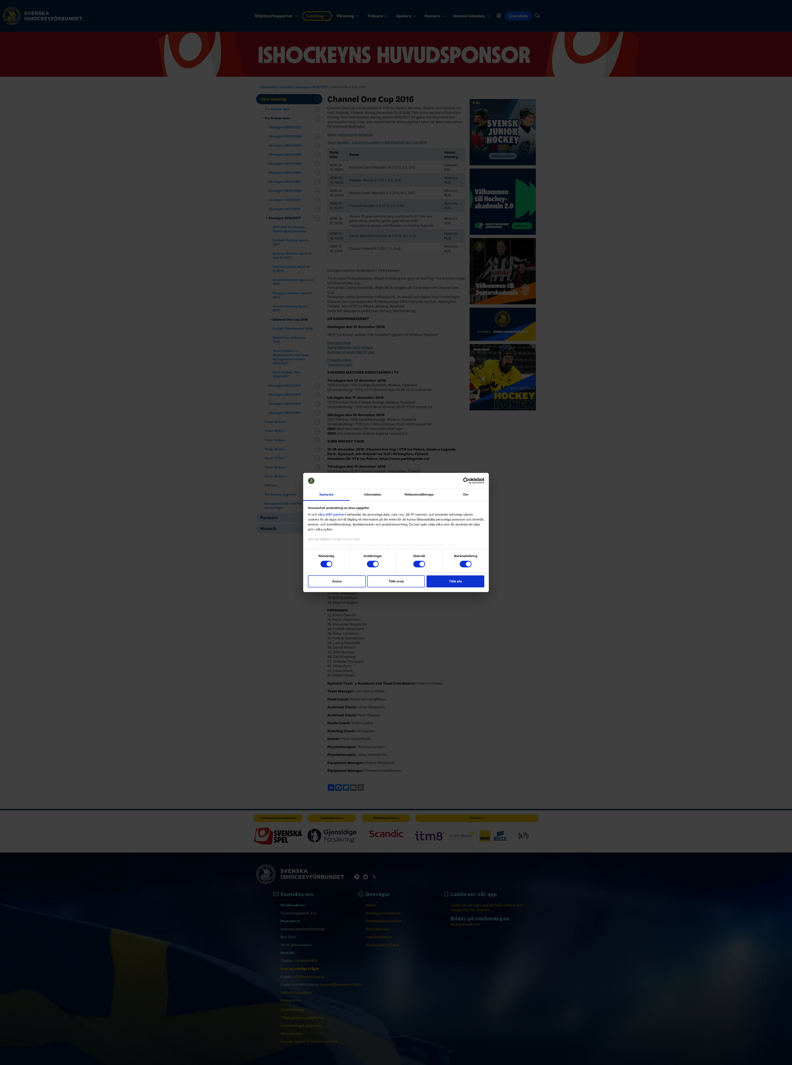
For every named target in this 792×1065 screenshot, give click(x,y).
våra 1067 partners (332, 514)
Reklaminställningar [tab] (419, 494)
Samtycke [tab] (326, 494)
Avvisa (337, 581)
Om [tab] (465, 494)
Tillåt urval (396, 581)
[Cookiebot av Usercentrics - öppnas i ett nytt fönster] (466, 481)
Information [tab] (372, 494)
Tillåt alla (455, 581)
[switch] (373, 564)
